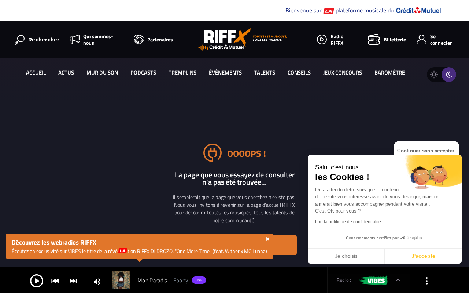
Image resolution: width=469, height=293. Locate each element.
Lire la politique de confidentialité (348, 221)
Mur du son (102, 72)
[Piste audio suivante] (73, 280)
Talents (264, 72)
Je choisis (346, 256)
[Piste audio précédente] (55, 280)
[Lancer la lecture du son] (36, 280)
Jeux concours (342, 72)
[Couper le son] (97, 281)
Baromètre (389, 72)
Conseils (299, 72)
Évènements (225, 72)
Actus (66, 72)
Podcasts (143, 72)
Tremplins (182, 72)
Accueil (36, 72)
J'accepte (423, 256)
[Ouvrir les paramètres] (427, 280)
